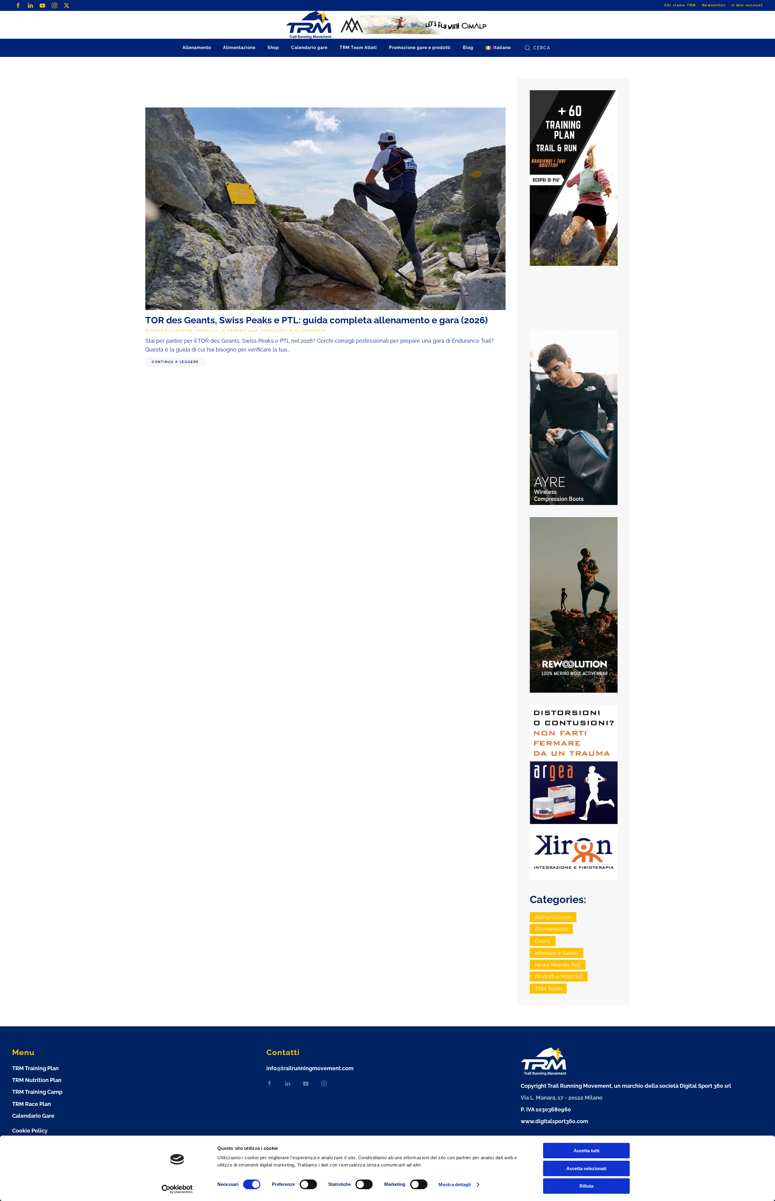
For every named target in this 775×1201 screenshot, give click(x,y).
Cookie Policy (30, 1130)
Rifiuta (586, 1186)
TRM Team (548, 988)
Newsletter (714, 5)
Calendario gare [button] (309, 47)
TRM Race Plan (31, 1104)
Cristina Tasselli (193, 331)
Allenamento (310, 331)
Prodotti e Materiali (559, 976)
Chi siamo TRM (680, 5)
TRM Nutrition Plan (36, 1080)
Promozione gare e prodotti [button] (420, 47)
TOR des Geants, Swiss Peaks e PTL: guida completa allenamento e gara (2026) (316, 320)
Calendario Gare (33, 1116)
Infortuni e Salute (557, 953)
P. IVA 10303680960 (546, 1109)
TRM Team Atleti (358, 47)
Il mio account (747, 5)
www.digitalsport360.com (554, 1121)
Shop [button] (273, 47)
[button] (498, 48)
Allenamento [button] (197, 47)
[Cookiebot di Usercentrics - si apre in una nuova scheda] (177, 1189)
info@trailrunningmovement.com (310, 1068)
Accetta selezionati (586, 1168)
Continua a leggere (175, 362)
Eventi (543, 941)
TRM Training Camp (37, 1092)
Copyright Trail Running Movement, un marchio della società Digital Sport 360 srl (626, 1086)
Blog (468, 47)
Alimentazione (553, 917)
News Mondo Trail (558, 965)
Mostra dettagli (455, 1184)
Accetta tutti (586, 1150)
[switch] (308, 1184)
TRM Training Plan (35, 1068)
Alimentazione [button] (239, 47)
